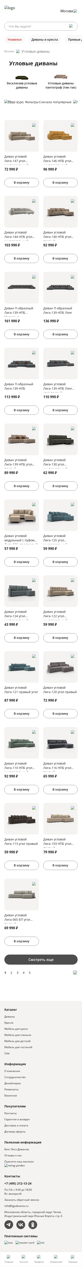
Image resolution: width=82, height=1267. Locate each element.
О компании (12, 1071)
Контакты (10, 1113)
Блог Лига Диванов (16, 1149)
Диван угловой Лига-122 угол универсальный (55, 615)
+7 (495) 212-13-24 (17, 1183)
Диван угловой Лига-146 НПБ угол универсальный (57, 159)
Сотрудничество (15, 1077)
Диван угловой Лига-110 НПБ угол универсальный (18, 766)
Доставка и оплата (16, 1125)
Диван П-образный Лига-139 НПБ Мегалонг (18, 311)
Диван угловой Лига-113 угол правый (21, 841)
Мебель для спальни (17, 1035)
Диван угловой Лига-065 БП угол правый (17, 918)
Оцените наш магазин (19, 1161)
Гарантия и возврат (17, 1119)
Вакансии (10, 1095)
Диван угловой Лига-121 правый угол (21, 689)
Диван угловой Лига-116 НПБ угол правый (57, 766)
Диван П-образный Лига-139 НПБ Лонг (57, 310)
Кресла (8, 1023)
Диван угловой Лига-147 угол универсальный (16, 159)
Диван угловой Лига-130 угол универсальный (55, 463)
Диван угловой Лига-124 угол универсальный (16, 615)
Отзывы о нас (13, 1155)
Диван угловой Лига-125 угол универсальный (55, 539)
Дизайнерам (12, 1083)
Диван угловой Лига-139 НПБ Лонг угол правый (57, 387)
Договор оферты (14, 1131)
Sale (7, 1053)
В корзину (22, 182)
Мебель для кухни (16, 1029)
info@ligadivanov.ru (16, 1206)
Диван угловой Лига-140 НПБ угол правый (57, 235)
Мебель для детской (17, 1041)
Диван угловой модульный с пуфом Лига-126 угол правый (21, 539)
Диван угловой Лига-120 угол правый (60, 689)
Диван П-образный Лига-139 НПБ (18, 386)
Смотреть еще (41, 959)
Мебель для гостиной (18, 1047)
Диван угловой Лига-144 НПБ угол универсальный (18, 235)
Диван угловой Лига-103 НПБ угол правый (57, 842)
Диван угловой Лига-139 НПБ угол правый (18, 463)
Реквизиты (11, 1089)
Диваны (9, 1016)
